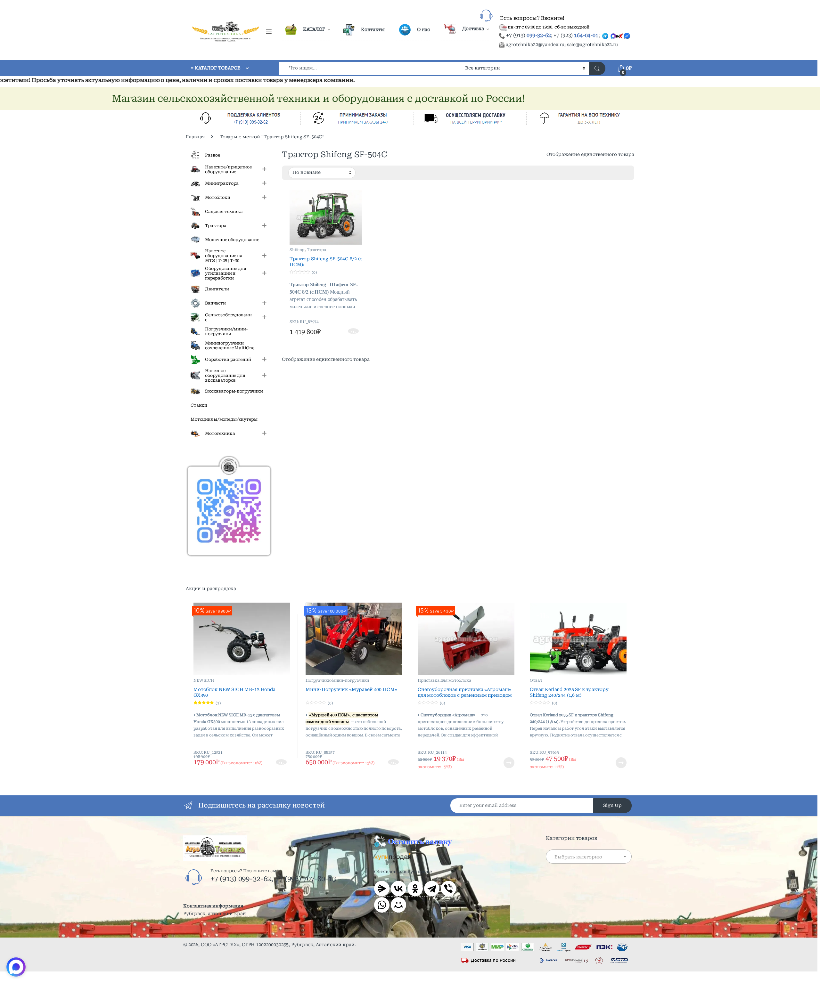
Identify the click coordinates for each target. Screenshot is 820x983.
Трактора (316, 250)
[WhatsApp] (382, 905)
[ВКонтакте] (398, 888)
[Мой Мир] (398, 905)
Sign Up (612, 805)
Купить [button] (353, 332)
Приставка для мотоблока (444, 680)
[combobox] (370, 68)
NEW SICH (203, 680)
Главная (195, 136)
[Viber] (448, 888)
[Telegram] (431, 888)
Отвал (536, 680)
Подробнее (501, 762)
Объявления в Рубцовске (403, 871)
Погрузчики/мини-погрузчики (337, 680)
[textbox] (589, 856)
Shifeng (297, 250)
